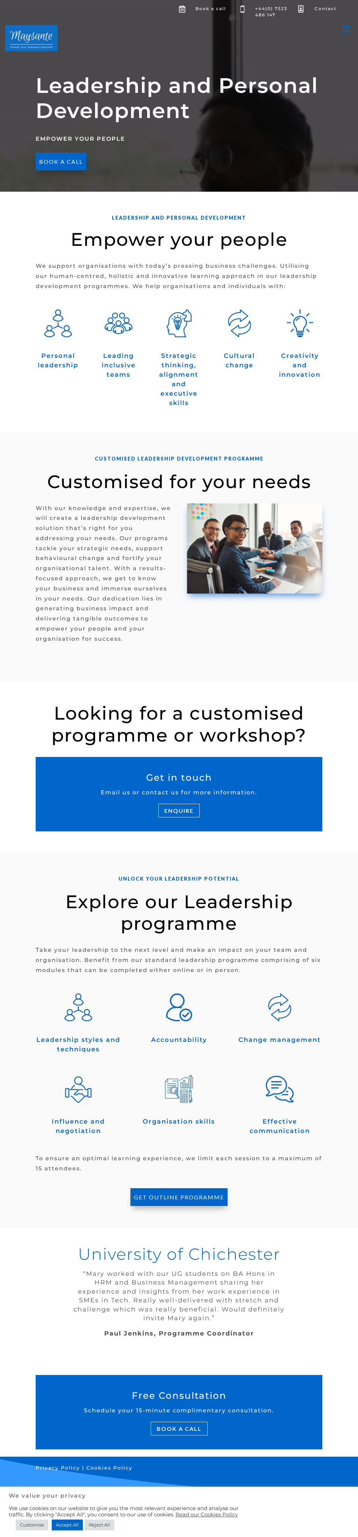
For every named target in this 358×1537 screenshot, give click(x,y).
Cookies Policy (109, 1468)
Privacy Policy (59, 1468)
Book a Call (61, 161)
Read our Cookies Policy (207, 1515)
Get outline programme (179, 1197)
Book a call (210, 8)
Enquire (179, 810)
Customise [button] (32, 1525)
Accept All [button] (67, 1525)
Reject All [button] (99, 1525)
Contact (326, 8)
